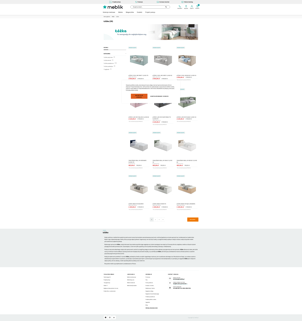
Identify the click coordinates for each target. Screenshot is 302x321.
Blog (147, 305)
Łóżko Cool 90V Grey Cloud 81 (162, 75)
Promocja (148, 277)
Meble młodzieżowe (131, 277)
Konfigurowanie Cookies (159, 96)
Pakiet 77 (106, 285)
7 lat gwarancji (107, 282)
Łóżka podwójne (108, 66)
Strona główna (107, 16)
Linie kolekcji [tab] (131, 274)
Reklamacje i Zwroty (150, 288)
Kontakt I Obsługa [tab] (173, 274)
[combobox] (150, 7)
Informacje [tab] (149, 274)
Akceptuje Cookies (139, 96)
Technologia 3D (107, 277)
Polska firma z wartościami (110, 291)
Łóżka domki (107, 60)
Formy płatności (149, 282)
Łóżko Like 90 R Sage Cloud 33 (186, 117)
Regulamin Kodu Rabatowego (152, 294)
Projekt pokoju (107, 280)
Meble (113, 16)
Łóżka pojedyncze (109, 63)
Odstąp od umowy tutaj (152, 308)
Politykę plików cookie (132, 90)
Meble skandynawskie (132, 285)
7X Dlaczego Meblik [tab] (109, 274)
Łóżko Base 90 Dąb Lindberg (186, 204)
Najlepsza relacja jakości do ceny (111, 288)
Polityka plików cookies (151, 299)
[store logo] (113, 7)
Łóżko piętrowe (108, 57)
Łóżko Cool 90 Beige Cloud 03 (186, 75)
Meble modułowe (131, 282)
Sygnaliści (148, 302)
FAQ (146, 280)
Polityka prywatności (150, 296)
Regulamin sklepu (149, 291)
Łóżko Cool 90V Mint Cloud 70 (138, 75)
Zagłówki (106, 69)
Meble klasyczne (130, 280)
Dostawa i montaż (150, 285)
